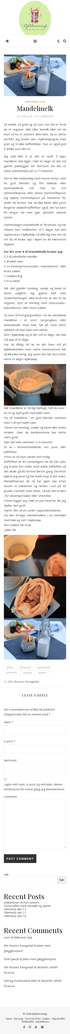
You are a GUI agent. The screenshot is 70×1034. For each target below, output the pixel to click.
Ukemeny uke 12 (15, 909)
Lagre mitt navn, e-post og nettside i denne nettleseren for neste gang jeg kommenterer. (34, 786)
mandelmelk (43, 667)
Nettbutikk (28, 1021)
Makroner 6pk (23, 937)
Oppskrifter (35, 102)
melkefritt (11, 672)
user (7, 937)
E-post (9, 741)
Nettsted (10, 760)
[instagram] (30, 1027)
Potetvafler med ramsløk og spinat (27, 906)
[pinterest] (42, 1027)
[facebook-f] (24, 1027)
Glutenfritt (24, 667)
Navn (8, 722)
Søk (6, 874)
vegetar (42, 672)
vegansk (27, 672)
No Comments (43, 116)
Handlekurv (42, 1021)
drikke (9, 667)
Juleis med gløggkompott (39, 959)
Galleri (46, 1018)
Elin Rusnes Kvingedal (23, 681)
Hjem (9, 1018)
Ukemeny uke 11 (15, 912)
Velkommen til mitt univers (21, 902)
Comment (10, 796)
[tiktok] (36, 1027)
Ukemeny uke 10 (15, 916)
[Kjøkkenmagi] (35, 19)
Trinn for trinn (33, 1018)
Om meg (18, 1018)
